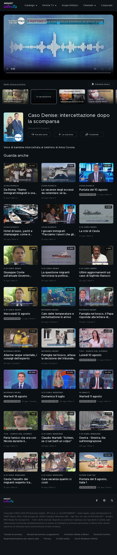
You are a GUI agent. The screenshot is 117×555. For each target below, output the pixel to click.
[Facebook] (96, 500)
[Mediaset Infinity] (10, 5)
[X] (112, 500)
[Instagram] (104, 500)
